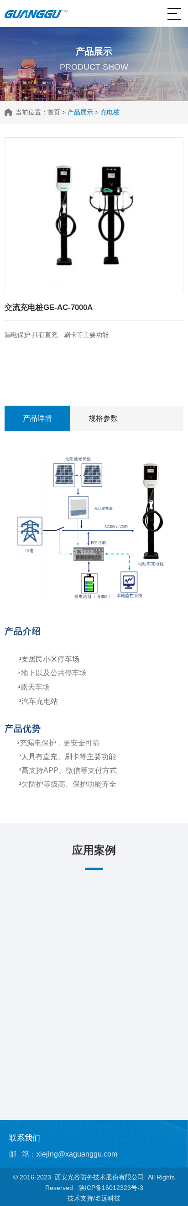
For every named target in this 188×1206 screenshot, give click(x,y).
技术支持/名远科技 (94, 1198)
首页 (53, 112)
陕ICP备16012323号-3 (110, 1187)
